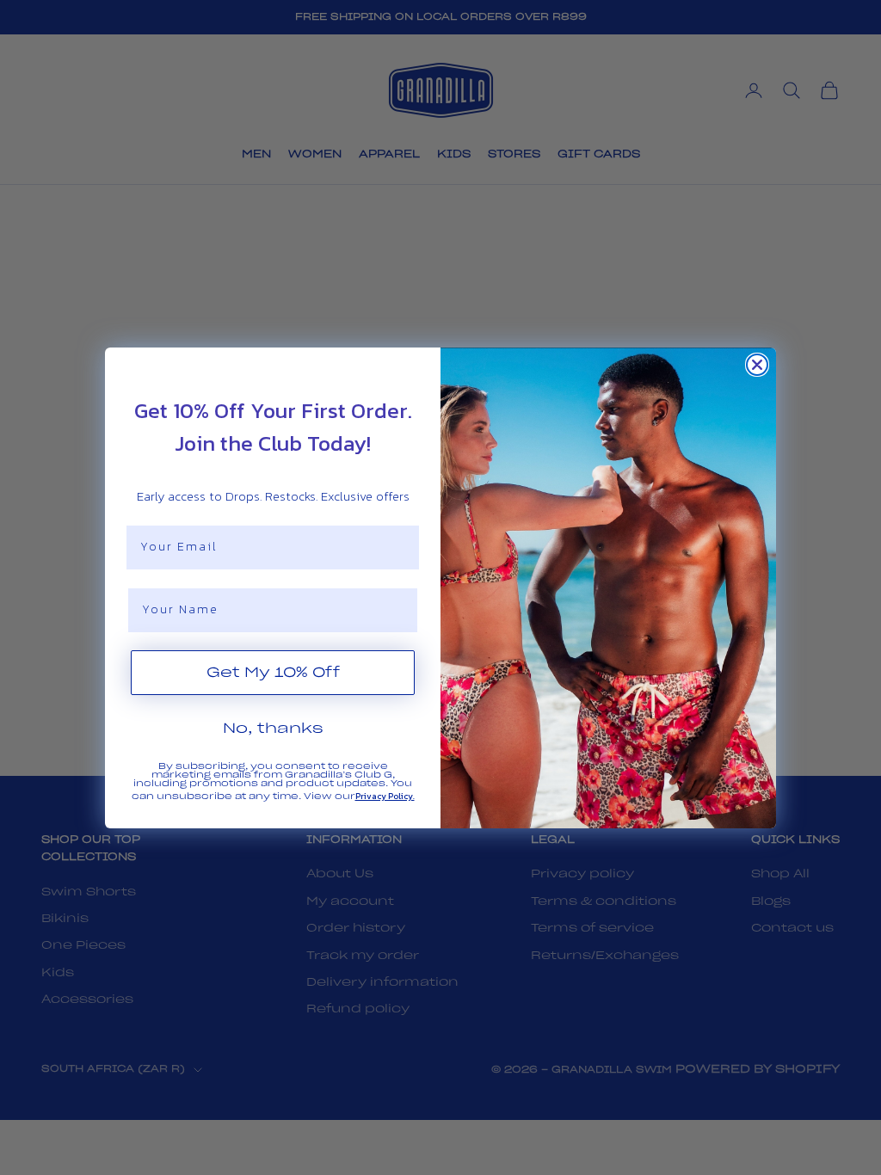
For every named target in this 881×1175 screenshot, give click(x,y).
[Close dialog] (757, 364)
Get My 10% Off (273, 673)
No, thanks (273, 728)
